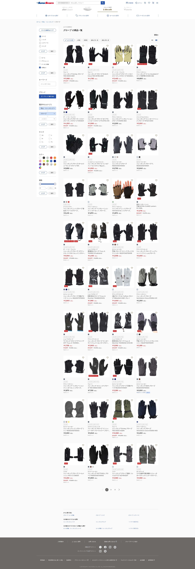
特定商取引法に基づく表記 (55, 560)
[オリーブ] (113, 202)
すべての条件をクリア (47, 30)
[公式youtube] (115, 547)
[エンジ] (68, 202)
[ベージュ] (113, 67)
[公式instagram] (110, 547)
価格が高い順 (105, 40)
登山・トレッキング (47, 22)
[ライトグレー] (115, 157)
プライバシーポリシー (81, 560)
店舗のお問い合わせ (109, 541)
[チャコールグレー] (64, 422)
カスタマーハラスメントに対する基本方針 (103, 560)
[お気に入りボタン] (83, 46)
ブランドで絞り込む (48, 96)
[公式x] (100, 547)
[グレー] (88, 202)
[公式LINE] (105, 551)
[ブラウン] (115, 244)
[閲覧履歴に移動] (145, 2)
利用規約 (42, 560)
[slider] (40, 184)
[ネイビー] (66, 112)
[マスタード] (68, 422)
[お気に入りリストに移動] (149, 3)
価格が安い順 (94, 40)
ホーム (38, 22)
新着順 (85, 40)
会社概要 (142, 560)
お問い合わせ (92, 541)
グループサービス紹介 (131, 541)
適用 (52, 51)
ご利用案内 (60, 541)
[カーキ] (139, 379)
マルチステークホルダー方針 (128, 560)
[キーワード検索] (103, 2)
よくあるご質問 (76, 541)
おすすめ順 (70, 40)
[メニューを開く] (157, 2)
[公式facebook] (105, 547)
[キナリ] (66, 202)
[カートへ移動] (153, 3)
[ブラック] (64, 67)
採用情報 (150, 560)
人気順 (78, 40)
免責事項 (68, 560)
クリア (43, 51)
